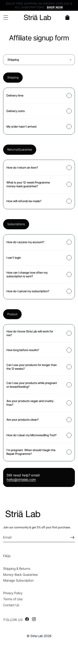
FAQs (7, 556)
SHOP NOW (55, 7)
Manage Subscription (18, 580)
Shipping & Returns (16, 568)
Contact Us (11, 605)
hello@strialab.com (21, 479)
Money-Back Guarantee (20, 574)
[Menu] (6, 17)
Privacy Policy (12, 593)
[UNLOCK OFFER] (72, 537)
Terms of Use (13, 599)
